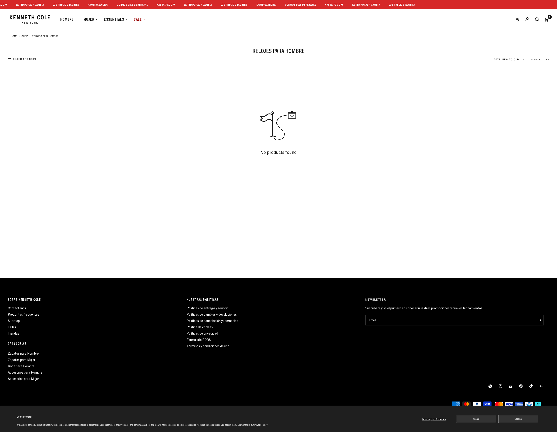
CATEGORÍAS (17, 343)
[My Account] (527, 19)
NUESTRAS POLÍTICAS (203, 299)
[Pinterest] (524, 386)
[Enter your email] (539, 320)
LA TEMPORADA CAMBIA (25, 4)
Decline (518, 419)
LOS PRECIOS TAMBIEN (61, 4)
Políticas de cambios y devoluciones (212, 314)
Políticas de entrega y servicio (207, 308)
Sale (138, 19)
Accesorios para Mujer (23, 378)
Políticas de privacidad (202, 333)
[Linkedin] (544, 386)
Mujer (89, 19)
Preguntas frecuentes (23, 314)
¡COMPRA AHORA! (93, 4)
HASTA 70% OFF (161, 4)
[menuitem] (68, 19)
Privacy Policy (261, 424)
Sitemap (14, 320)
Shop (25, 36)
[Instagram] (503, 386)
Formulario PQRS (199, 339)
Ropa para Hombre (21, 366)
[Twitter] (493, 386)
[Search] (537, 19)
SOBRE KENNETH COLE (24, 299)
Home (14, 36)
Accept (476, 419)
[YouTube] (513, 387)
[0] (545, 19)
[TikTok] (534, 386)
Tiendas (13, 333)
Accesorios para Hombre (25, 372)
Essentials (114, 19)
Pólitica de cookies (200, 327)
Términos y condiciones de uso (208, 346)
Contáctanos (17, 308)
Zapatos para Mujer (21, 359)
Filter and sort (24, 59)
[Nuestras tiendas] (518, 19)
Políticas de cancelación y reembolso (212, 320)
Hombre (67, 19)
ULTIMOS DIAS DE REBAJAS (128, 4)
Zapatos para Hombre (23, 353)
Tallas (12, 327)
